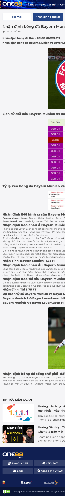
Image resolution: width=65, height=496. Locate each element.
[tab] (17, 17)
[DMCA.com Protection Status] (6, 492)
